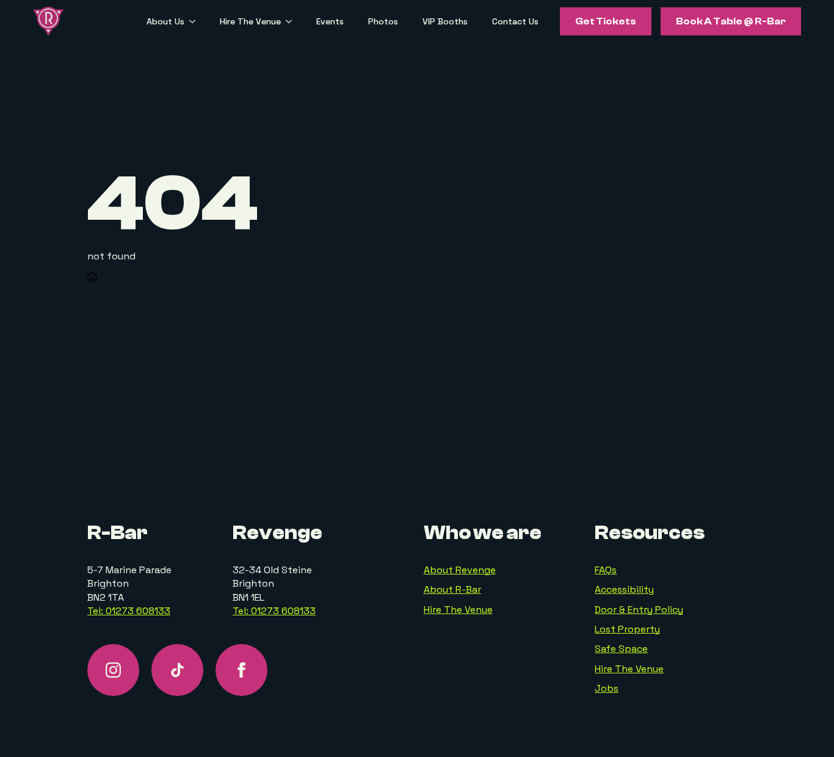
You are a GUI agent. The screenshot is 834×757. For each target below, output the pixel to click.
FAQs (606, 569)
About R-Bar (452, 589)
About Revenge (460, 569)
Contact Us (515, 21)
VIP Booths (445, 21)
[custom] (177, 670)
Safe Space (621, 648)
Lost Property (627, 629)
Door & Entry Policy (639, 609)
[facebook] (241, 670)
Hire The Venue (250, 21)
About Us (165, 21)
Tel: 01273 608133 (128, 610)
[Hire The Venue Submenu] (292, 21)
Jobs (606, 688)
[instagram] (113, 670)
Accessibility (624, 589)
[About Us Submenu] (196, 21)
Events (330, 21)
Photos (383, 21)
